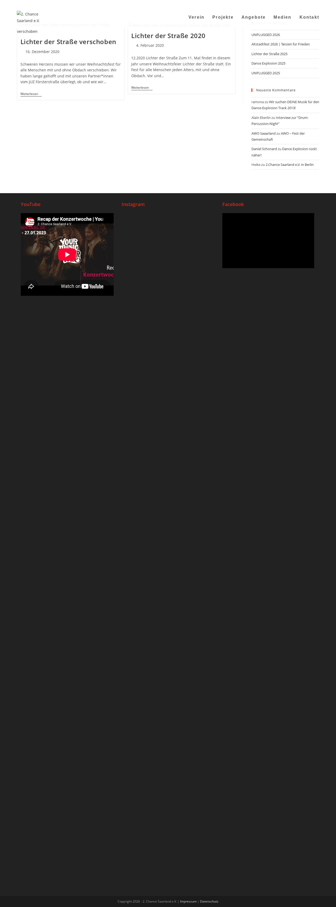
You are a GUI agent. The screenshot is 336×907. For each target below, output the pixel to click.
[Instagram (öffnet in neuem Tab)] (291, 4)
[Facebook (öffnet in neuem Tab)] (284, 4)
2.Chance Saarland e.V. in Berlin (290, 164)
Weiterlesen (31, 94)
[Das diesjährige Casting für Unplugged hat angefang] (168, 351)
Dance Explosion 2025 (268, 63)
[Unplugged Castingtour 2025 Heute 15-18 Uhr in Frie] (168, 600)
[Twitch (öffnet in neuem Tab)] (316, 4)
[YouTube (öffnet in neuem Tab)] (298, 4)
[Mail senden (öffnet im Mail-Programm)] (304, 4)
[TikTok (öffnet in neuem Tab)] (311, 4)
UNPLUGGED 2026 (265, 34)
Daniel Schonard (264, 148)
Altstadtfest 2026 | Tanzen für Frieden (280, 44)
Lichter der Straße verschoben (68, 41)
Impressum (188, 901)
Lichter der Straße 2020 (168, 35)
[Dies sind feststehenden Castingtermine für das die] (137, 332)
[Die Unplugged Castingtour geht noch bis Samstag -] (199, 292)
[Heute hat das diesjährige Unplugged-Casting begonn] (137, 686)
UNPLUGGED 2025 (265, 73)
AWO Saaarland (263, 133)
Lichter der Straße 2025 (269, 53)
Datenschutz (209, 901)
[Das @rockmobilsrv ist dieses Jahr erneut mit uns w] (199, 616)
